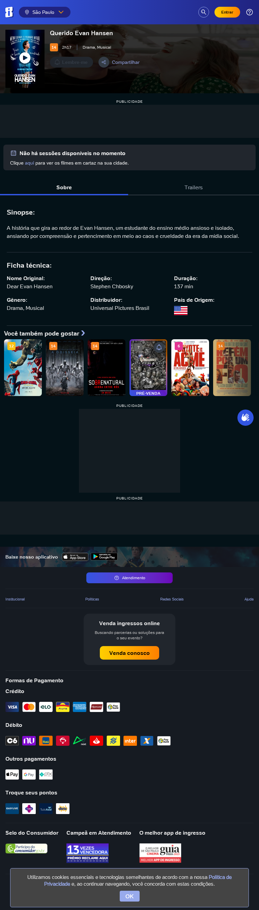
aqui (29, 163)
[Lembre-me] (159, 347)
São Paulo (43, 12)
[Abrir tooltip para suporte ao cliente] (250, 12)
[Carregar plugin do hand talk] (245, 418)
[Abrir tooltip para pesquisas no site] (203, 12)
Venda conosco (129, 652)
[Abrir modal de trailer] (25, 59)
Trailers (193, 187)
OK (129, 896)
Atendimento (133, 577)
